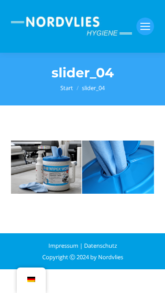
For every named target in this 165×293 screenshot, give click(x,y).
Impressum (63, 246)
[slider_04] (82, 167)
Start (66, 88)
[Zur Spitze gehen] (151, 279)
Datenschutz (100, 246)
